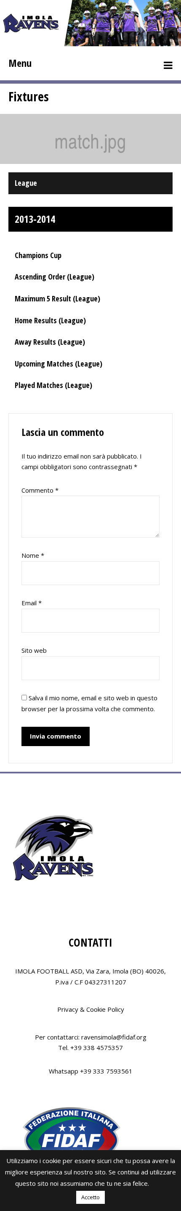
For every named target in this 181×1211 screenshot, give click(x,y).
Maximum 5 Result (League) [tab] (57, 298)
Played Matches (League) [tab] (53, 385)
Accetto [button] (90, 1197)
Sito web (34, 650)
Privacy (67, 1009)
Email (31, 603)
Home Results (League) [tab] (50, 320)
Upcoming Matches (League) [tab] (58, 364)
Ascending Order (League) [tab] (54, 277)
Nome (32, 555)
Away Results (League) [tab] (50, 342)
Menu (20, 63)
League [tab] (26, 183)
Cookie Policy (105, 1009)
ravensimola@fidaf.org (113, 1037)
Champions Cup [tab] (38, 255)
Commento (40, 490)
